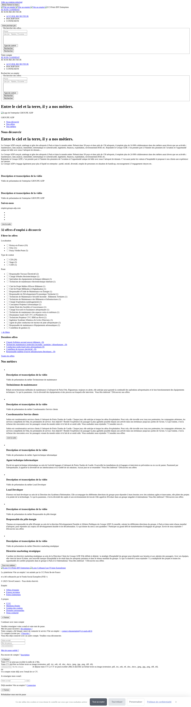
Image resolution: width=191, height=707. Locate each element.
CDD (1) (13, 265)
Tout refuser (117, 702)
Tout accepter (98, 702)
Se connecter (7, 646)
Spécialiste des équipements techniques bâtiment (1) (30, 279)
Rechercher (8, 51)
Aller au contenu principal (11, 2)
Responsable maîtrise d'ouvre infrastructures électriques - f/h (30, 351)
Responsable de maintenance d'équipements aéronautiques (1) (34, 325)
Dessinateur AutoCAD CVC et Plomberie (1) (28, 315)
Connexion (31, 685)
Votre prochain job (9, 26)
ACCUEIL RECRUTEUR (17, 16)
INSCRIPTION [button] (12, 19)
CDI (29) (13, 259)
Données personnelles (15, 610)
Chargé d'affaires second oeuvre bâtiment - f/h (25, 342)
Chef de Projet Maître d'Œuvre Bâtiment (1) (27, 286)
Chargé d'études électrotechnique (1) (24, 276)
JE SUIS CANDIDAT (10, 9)
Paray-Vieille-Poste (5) (18, 250)
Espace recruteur (13, 592)
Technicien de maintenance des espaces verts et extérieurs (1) (34, 312)
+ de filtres (5, 332)
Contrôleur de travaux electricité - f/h (21, 349)
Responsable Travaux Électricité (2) (24, 274)
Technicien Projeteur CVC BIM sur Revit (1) (27, 317)
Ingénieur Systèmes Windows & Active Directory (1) (31, 320)
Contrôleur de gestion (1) (19, 328)
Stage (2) (13, 262)
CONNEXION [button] (12, 21)
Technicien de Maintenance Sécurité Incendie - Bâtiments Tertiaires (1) (38, 297)
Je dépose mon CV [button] (95, 667)
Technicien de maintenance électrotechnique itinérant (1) (32, 282)
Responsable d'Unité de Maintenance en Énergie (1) (30, 291)
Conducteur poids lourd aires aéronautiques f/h (25, 347)
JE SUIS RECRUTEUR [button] (11, 12)
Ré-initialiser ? (26, 629)
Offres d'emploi (12, 590)
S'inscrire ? (25, 633)
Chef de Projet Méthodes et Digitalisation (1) (27, 289)
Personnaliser (135, 702)
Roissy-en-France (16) (18, 245)
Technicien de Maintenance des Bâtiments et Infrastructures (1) (35, 299)
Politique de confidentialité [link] (159, 702)
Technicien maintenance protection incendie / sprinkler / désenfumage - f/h (36, 344)
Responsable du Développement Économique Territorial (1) (33, 294)
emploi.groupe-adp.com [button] (11, 208)
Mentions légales (13, 606)
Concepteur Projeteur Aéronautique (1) (25, 304)
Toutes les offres (7, 356)
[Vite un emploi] (23, 7)
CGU (8, 603)
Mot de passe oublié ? (10, 650)
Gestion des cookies (14, 608)
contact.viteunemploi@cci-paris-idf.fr (77, 631)
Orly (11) (13, 248)
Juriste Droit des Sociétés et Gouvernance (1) (27, 307)
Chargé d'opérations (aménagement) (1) (25, 302)
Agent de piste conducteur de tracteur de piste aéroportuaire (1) (35, 323)
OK (28, 681)
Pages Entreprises (13, 595)
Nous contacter (12, 613)
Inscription (25, 655)
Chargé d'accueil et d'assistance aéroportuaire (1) (29, 310)
